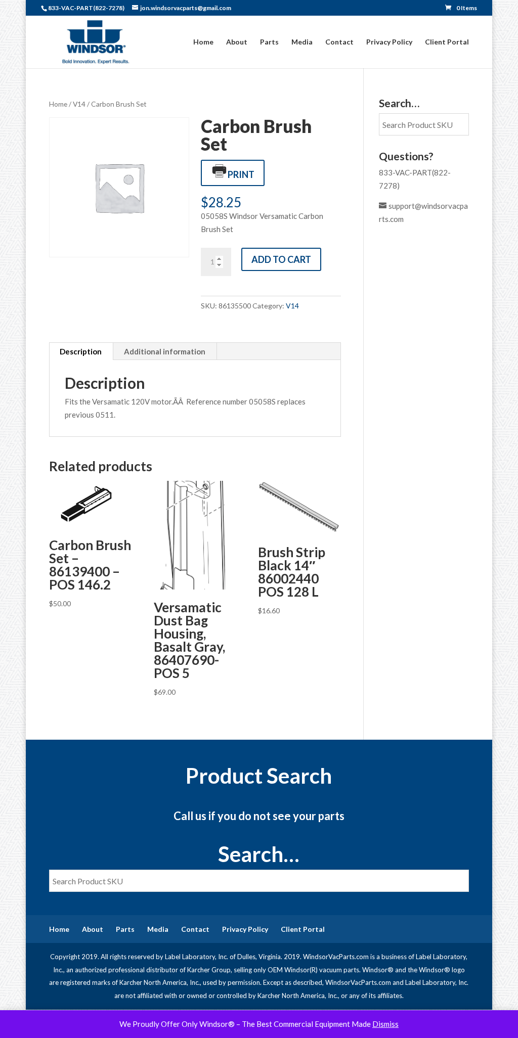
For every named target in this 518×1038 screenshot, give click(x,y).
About (236, 42)
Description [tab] (81, 351)
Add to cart (281, 259)
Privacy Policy (389, 42)
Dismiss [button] (385, 1023)
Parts (269, 42)
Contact (339, 42)
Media (302, 42)
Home (203, 42)
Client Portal (447, 42)
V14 (79, 104)
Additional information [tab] (164, 351)
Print (241, 174)
